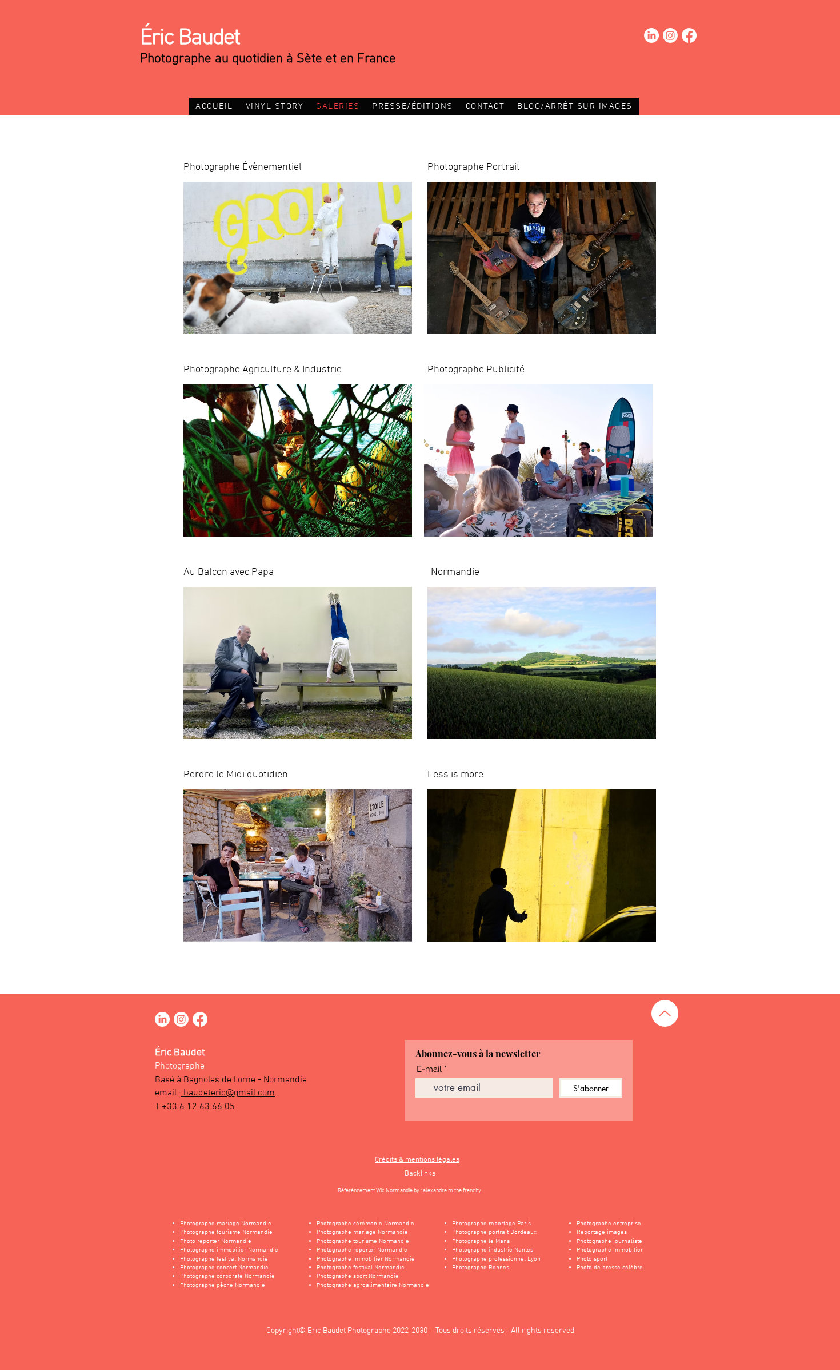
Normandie (455, 572)
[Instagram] (670, 35)
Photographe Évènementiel (242, 167)
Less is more (455, 775)
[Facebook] (689, 35)
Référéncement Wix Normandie (376, 1190)
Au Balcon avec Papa (228, 572)
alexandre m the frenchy (452, 1190)
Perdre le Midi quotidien (235, 775)
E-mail (429, 1069)
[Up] (664, 1013)
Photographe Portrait (473, 167)
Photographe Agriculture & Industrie (262, 370)
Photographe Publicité (476, 370)
